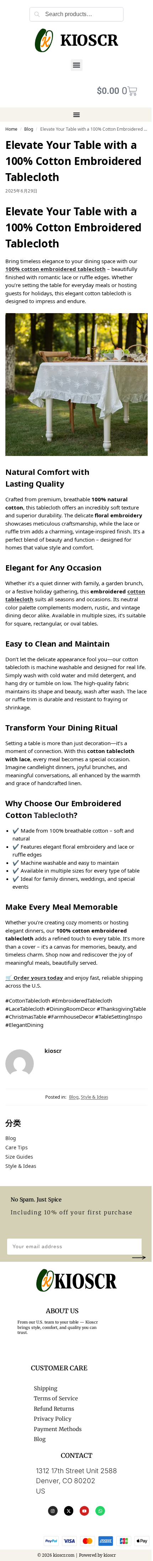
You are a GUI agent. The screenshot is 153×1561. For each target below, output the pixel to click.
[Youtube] (84, 1510)
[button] (77, 65)
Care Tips (16, 1147)
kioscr (53, 1051)
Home (11, 129)
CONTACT (77, 1455)
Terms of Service (56, 1398)
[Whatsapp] (100, 1510)
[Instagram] (52, 1510)
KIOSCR (89, 40)
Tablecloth (54, 814)
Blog (28, 129)
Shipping (45, 1388)
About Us (62, 1311)
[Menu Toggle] (76, 114)
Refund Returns (54, 1408)
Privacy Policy (53, 1418)
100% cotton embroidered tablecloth (55, 268)
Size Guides (19, 1156)
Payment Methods (57, 1429)
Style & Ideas (94, 1097)
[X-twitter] (68, 1510)
